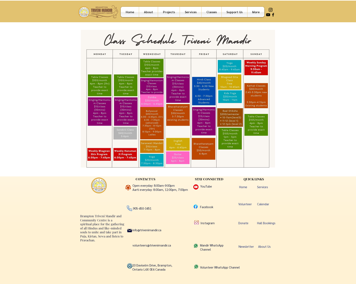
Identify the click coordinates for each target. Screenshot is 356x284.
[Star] (128, 187)
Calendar (263, 204)
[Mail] (129, 230)
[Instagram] (270, 9)
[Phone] (129, 208)
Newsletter (246, 246)
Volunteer (245, 204)
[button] (211, 12)
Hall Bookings (266, 223)
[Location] (129, 266)
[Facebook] (273, 14)
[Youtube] (268, 14)
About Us (264, 246)
